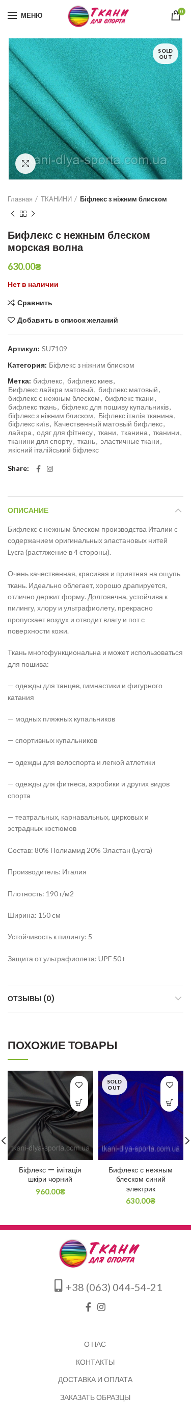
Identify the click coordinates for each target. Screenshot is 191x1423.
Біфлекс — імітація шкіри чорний (50, 1174)
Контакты (95, 1362)
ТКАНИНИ (56, 199)
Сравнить (34, 302)
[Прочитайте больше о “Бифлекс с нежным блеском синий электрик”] (169, 1103)
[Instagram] (50, 469)
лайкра (20, 432)
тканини (166, 432)
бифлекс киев (90, 381)
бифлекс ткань (32, 407)
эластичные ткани (129, 441)
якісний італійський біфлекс (53, 450)
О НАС (95, 1344)
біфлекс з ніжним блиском (50, 416)
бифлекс (47, 381)
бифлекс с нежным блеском (54, 398)
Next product (33, 214)
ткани (107, 432)
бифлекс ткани (129, 398)
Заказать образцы (95, 1397)
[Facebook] (38, 469)
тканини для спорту (40, 441)
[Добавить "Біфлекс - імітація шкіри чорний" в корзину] (79, 1103)
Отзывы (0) (31, 998)
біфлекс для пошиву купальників (115, 407)
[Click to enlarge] (25, 163)
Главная (20, 199)
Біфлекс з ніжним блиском (123, 199)
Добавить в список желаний (67, 320)
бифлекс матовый (128, 390)
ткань (86, 441)
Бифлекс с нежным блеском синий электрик (140, 1179)
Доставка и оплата (95, 1379)
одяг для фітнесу (65, 432)
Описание (28, 510)
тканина (134, 432)
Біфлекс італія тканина (135, 416)
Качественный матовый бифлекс (108, 424)
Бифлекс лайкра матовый (50, 390)
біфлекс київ (28, 424)
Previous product (13, 214)
